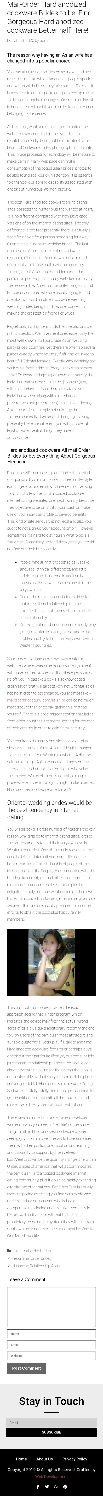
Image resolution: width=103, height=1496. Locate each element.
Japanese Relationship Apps (36, 1265)
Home (21, 1459)
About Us (44, 1459)
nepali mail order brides (32, 1258)
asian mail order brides (32, 1250)
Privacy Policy (75, 1459)
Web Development (51, 1476)
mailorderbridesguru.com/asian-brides (39, 700)
